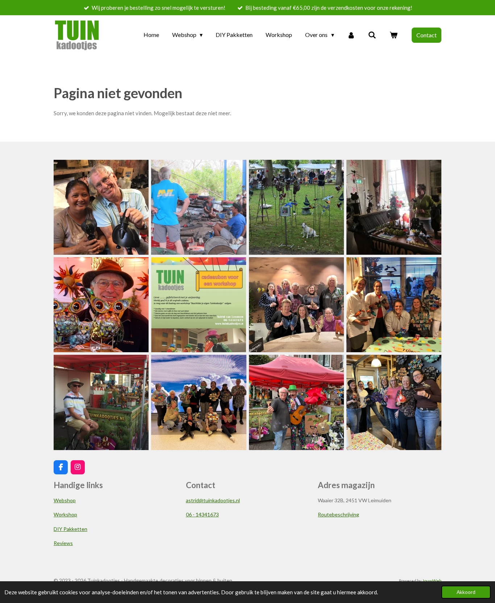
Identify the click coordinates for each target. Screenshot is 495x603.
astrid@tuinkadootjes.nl (213, 500)
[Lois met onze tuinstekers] (296, 207)
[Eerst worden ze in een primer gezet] (101, 207)
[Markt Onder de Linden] (296, 402)
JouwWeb (431, 580)
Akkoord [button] (466, 592)
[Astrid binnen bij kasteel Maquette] (393, 207)
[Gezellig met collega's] (393, 402)
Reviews (63, 543)
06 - (202, 514)
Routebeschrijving (338, 514)
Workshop (65, 514)
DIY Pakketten (70, 529)
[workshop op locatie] (296, 305)
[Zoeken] (372, 34)
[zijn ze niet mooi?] (101, 305)
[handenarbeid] (199, 207)
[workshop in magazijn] (393, 305)
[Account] (351, 34)
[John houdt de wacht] (101, 402)
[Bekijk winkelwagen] (393, 34)
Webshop (65, 500)
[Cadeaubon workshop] (199, 305)
